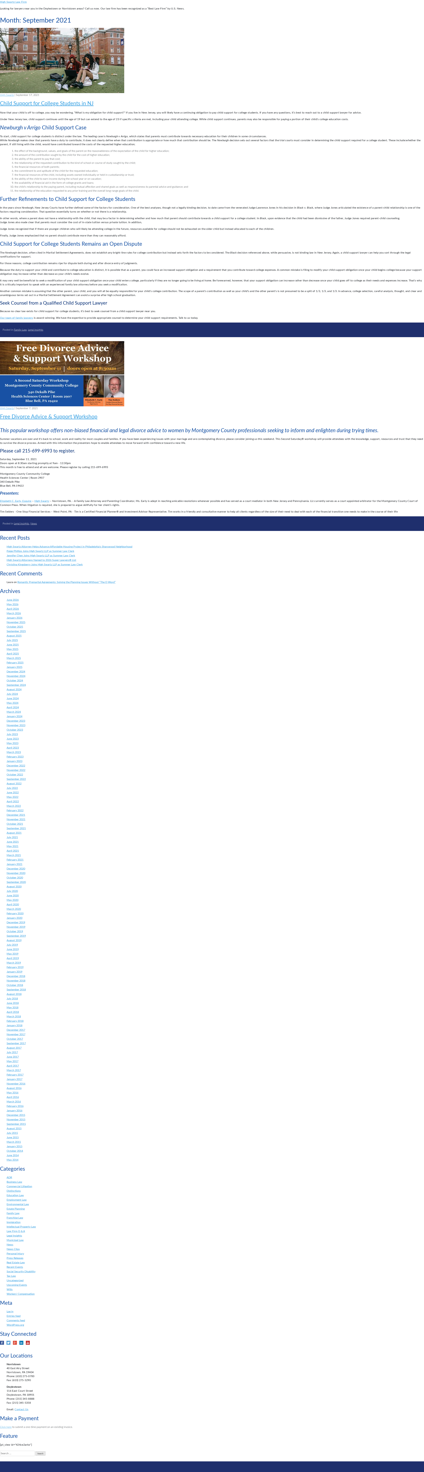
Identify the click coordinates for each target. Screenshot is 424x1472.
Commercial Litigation (19, 1186)
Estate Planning (16, 1209)
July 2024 (12, 694)
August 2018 (14, 994)
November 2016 (16, 1083)
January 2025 (14, 667)
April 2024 (13, 707)
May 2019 (12, 954)
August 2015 (14, 1128)
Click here (6, 1427)
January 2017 (14, 1079)
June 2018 (13, 1003)
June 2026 (13, 600)
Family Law (20, 330)
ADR (9, 1177)
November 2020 (16, 873)
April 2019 (13, 958)
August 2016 (14, 1088)
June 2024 (13, 698)
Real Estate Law (16, 1262)
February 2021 (15, 859)
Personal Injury (15, 1253)
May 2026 (12, 604)
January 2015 (14, 1146)
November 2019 (16, 927)
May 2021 (12, 846)
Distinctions (14, 1191)
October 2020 (15, 877)
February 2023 (15, 756)
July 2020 (12, 891)
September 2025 (16, 631)
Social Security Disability (21, 1271)
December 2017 (16, 1030)
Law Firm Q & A (16, 1231)
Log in (10, 1311)
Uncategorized (15, 1280)
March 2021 (14, 855)
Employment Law (17, 1200)
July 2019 (12, 945)
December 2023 (16, 721)
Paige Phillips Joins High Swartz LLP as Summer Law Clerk (40, 551)
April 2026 (13, 609)
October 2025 (15, 627)
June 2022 (13, 792)
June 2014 (13, 1155)
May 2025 (12, 649)
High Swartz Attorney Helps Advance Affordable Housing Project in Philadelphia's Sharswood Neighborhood (69, 546)
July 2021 (12, 837)
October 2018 (15, 985)
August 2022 (14, 783)
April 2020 (13, 904)
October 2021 (15, 824)
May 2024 (12, 703)
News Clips (13, 1249)
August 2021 (14, 833)
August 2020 (14, 886)
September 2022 (16, 779)
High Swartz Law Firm (13, 2)
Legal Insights (35, 330)
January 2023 (14, 761)
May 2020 (12, 900)
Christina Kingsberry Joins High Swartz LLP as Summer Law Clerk (45, 564)
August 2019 (14, 940)
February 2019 (15, 967)
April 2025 (13, 653)
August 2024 (14, 689)
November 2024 (16, 676)
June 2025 (13, 644)
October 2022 (15, 774)
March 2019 (14, 962)
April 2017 (13, 1066)
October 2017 (15, 1039)
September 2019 (16, 936)
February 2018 (15, 1021)
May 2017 (12, 1061)
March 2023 (14, 752)
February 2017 (15, 1074)
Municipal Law (15, 1240)
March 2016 (14, 1101)
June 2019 (13, 949)
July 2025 (12, 640)
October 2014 (15, 1151)
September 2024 (16, 685)
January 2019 (14, 971)
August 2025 (14, 635)
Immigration (14, 1222)
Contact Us (21, 1409)
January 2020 (14, 918)
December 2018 (16, 976)
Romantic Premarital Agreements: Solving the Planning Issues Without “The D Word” (66, 582)
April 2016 (13, 1097)
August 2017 (14, 1048)
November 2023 (16, 725)
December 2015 (16, 1115)
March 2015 (14, 1142)
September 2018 (16, 989)
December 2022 (16, 765)
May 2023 (12, 743)
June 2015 (13, 1137)
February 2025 (15, 662)
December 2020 (16, 868)
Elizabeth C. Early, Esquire (15, 501)
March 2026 (14, 613)
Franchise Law (15, 1217)
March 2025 (14, 658)
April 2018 (13, 1012)
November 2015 (16, 1119)
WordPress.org (15, 1325)
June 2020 (13, 895)
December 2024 (16, 671)
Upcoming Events (17, 1285)
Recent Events (15, 1267)
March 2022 (14, 806)
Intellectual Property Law (21, 1226)
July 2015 (12, 1133)
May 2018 (12, 1007)
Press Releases (15, 1258)
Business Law (14, 1182)
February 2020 (15, 913)
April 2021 (13, 850)
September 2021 (16, 828)
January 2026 (14, 618)
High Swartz (7, 95)
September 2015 (16, 1124)
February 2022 (15, 810)
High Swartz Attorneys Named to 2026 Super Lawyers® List (41, 560)
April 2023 (13, 747)
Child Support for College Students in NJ (47, 103)
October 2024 (15, 680)
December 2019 (16, 922)
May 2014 (12, 1160)
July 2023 (12, 734)
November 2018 (16, 980)
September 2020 (16, 882)
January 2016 (14, 1110)
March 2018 (14, 1016)
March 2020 (14, 909)
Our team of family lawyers (16, 318)
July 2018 (12, 998)
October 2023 (15, 730)
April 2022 (13, 801)
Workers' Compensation (21, 1294)
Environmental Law (18, 1204)
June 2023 (13, 738)
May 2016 (12, 1092)
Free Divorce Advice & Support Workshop (48, 416)
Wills (10, 1289)
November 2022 (16, 770)
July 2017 (12, 1052)
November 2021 (16, 819)
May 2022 (12, 797)
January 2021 (14, 864)
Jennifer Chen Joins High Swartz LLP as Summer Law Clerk (41, 555)
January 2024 (14, 716)
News (33, 523)
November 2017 (16, 1034)
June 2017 (13, 1057)
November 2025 (16, 622)
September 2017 (16, 1043)
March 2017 (14, 1070)
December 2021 (16, 815)
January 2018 (14, 1025)
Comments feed (16, 1320)
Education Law (15, 1195)
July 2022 (12, 788)
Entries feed (14, 1316)
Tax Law (11, 1276)
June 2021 (13, 842)
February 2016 (15, 1106)
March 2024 (14, 712)
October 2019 (15, 931)
